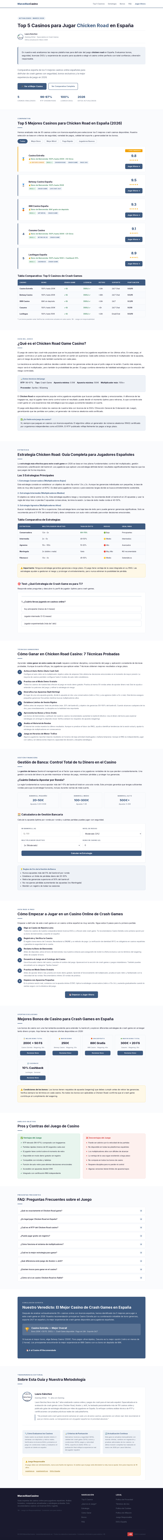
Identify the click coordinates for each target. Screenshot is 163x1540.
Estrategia (112, 4)
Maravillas (28, 3)
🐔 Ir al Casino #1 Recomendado (41, 1350)
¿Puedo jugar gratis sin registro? (81, 1235)
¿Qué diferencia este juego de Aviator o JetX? (81, 1261)
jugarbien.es (29, 1471)
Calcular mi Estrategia (81, 853)
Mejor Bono (36, 141)
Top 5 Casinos (99, 4)
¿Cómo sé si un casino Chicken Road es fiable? (81, 1277)
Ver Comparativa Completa (63, 86)
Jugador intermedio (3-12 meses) (38, 616)
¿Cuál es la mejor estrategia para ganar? (81, 1252)
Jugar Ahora (140, 4)
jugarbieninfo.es (42, 1471)
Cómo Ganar (86, 1513)
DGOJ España (55, 1471)
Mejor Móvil (51, 141)
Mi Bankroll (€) (28, 828)
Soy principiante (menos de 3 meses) (39, 609)
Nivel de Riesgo (90, 828)
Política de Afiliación (124, 1513)
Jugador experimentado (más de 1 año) (40, 623)
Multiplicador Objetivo (33, 840)
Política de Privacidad (124, 1499)
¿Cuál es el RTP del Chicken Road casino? (81, 1227)
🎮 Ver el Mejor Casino (32, 86)
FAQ (129, 4)
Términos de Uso (122, 1504)
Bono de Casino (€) (91, 840)
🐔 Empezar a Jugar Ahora (81, 994)
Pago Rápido (67, 141)
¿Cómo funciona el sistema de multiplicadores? (81, 1244)
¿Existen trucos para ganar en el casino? (81, 1269)
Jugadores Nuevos (87, 141)
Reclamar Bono (33, 1053)
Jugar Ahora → (134, 166)
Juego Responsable (124, 1517)
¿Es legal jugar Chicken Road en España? (81, 1219)
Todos (22, 141)
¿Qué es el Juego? (89, 1504)
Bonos (122, 4)
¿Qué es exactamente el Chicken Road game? (81, 1210)
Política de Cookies (123, 1508)
